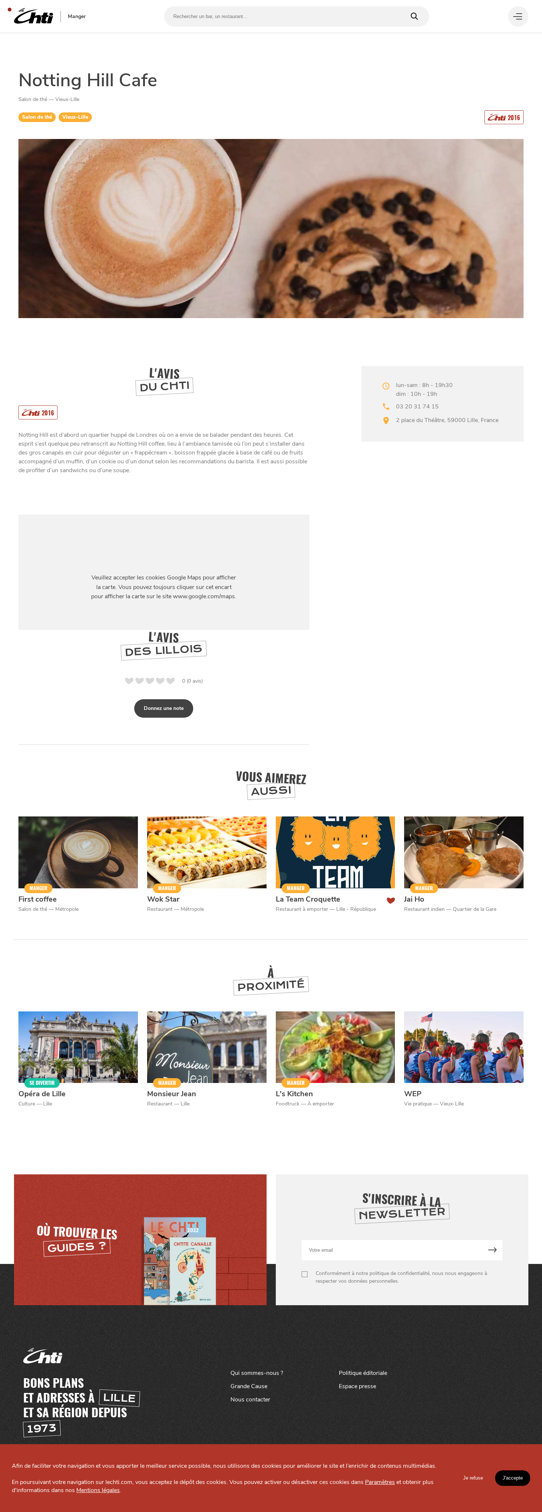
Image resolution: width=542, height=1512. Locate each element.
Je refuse (473, 1478)
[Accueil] (33, 16)
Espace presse (357, 1386)
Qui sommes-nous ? (256, 1373)
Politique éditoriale (363, 1373)
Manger (77, 16)
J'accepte (513, 1478)
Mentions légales (98, 1490)
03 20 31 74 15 (417, 407)
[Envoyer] (492, 1250)
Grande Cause (248, 1386)
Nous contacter (250, 1400)
